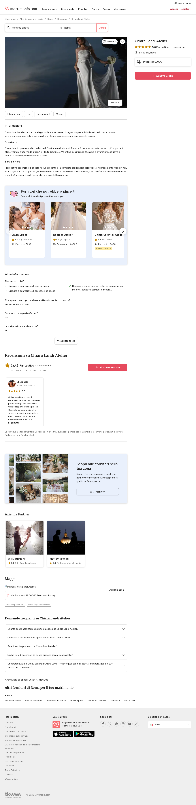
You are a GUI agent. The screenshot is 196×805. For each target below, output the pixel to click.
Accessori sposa (13, 700)
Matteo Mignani (59, 558)
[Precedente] (9, 231)
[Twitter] (109, 724)
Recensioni (43, 114)
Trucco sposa (76, 700)
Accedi (174, 9)
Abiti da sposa (27, 19)
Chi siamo (10, 765)
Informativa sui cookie (15, 740)
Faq (28, 114)
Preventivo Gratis (163, 75)
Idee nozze (119, 9)
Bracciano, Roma (147, 52)
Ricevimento (67, 9)
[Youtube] (130, 724)
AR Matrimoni (16, 558)
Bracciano (62, 19)
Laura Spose (20, 234)
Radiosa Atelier (63, 234)
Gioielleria (115, 700)
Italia (157, 724)
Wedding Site (11, 779)
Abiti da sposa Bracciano (39, 605)
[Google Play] (84, 736)
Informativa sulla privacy (16, 736)
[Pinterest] (116, 724)
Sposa (95, 9)
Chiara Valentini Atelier (109, 234)
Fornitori (83, 9)
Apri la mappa (116, 589)
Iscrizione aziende (14, 761)
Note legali (10, 727)
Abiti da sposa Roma (15, 605)
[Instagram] (123, 724)
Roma (50, 19)
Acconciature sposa (56, 700)
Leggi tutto (13, 423)
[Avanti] (123, 231)
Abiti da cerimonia (33, 700)
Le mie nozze (49, 9)
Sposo (106, 9)
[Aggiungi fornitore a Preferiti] (122, 41)
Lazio (41, 19)
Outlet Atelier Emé (38, 679)
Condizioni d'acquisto (15, 731)
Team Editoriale (12, 770)
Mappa (59, 114)
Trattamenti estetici (96, 700)
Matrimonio (10, 19)
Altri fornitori (97, 491)
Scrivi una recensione (108, 367)
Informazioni (14, 114)
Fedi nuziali (129, 700)
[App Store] (63, 736)
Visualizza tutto (66, 340)
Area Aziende (184, 3)
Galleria (115, 102)
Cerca (102, 27)
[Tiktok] (136, 724)
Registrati (185, 9)
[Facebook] (103, 724)
